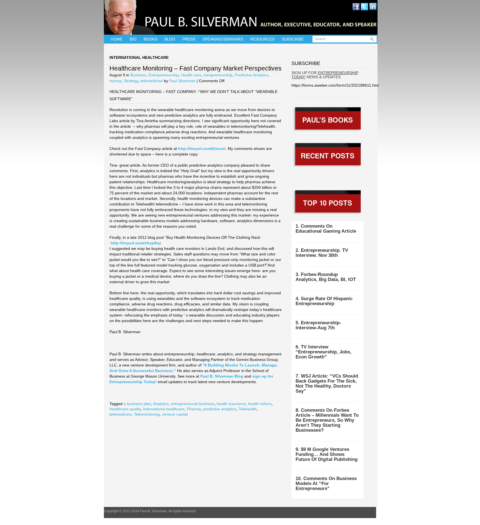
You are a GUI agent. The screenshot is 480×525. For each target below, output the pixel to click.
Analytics (161, 403)
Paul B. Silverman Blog (221, 376)
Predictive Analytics (251, 75)
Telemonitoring (147, 414)
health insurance (231, 403)
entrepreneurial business (192, 403)
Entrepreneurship (163, 75)
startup (115, 81)
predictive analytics (219, 409)
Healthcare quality (125, 409)
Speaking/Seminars (222, 39)
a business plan (137, 403)
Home (116, 39)
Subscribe (293, 39)
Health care (191, 75)
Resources (262, 39)
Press (188, 39)
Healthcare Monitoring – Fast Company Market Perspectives (195, 68)
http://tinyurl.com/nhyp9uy (135, 243)
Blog (169, 39)
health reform (260, 403)
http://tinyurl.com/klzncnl (202, 148)
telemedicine (152, 81)
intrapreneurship (218, 75)
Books (150, 39)
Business (138, 75)
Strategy (131, 81)
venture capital (175, 414)
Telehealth (248, 409)
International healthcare (164, 409)
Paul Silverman (182, 81)
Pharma (194, 409)
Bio (133, 39)
